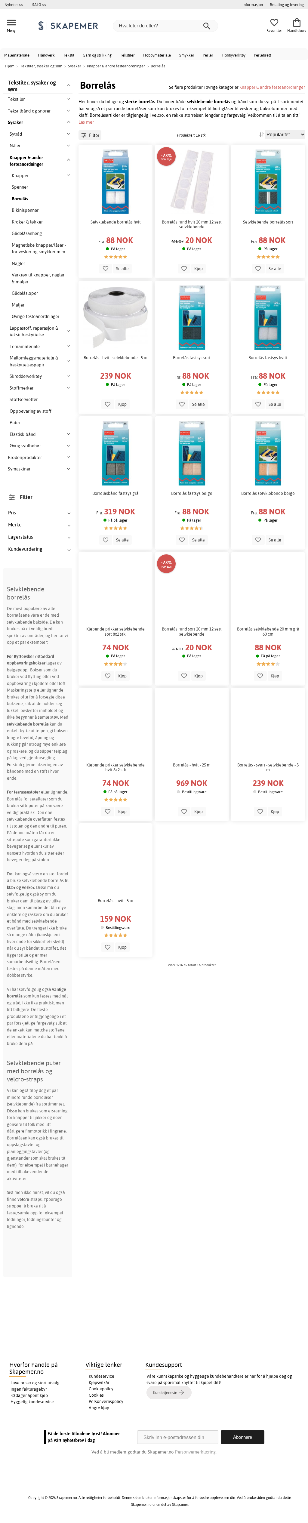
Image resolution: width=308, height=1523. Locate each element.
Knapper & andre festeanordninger (272, 87)
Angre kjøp (99, 1407)
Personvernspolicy (106, 1401)
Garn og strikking (97, 55)
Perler (208, 55)
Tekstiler (127, 55)
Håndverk (46, 55)
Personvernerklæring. (196, 1452)
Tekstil (68, 55)
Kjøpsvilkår (99, 1382)
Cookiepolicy (101, 1389)
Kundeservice (101, 1376)
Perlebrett (262, 55)
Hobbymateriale (157, 55)
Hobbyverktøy (233, 55)
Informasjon (252, 4)
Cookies (96, 1395)
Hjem (9, 65)
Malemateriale (16, 55)
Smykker (186, 55)
